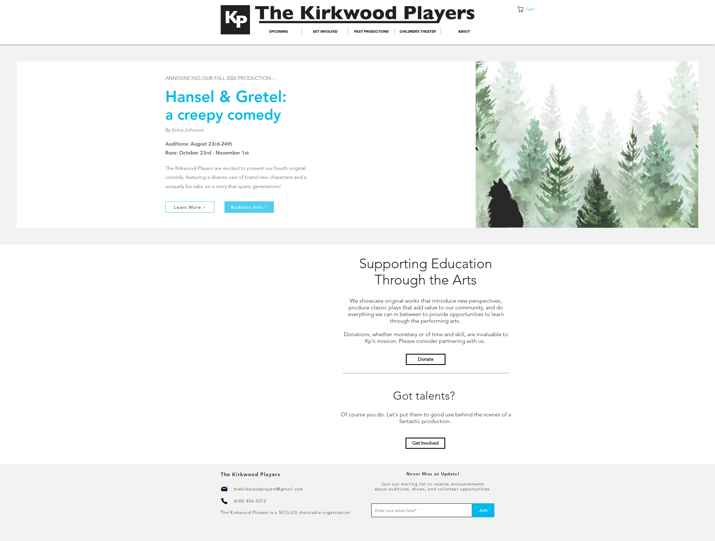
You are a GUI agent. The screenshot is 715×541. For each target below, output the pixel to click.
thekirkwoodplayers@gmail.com (269, 489)
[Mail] (224, 489)
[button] (371, 31)
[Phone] (224, 501)
